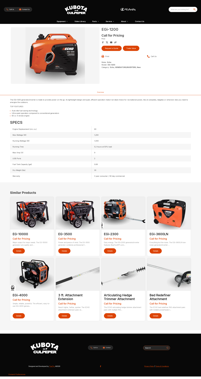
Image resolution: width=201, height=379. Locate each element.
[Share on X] (107, 42)
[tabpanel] (55, 55)
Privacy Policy (149, 366)
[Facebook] (100, 366)
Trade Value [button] (131, 48)
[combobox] (183, 9)
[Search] (167, 348)
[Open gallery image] (55, 55)
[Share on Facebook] (103, 42)
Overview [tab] (100, 92)
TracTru (52, 366)
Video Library (80, 21)
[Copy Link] (115, 42)
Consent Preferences (16, 374)
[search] (194, 9)
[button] (10, 9)
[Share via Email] (111, 42)
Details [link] (18, 251)
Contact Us (139, 21)
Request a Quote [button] (111, 48)
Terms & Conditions (162, 366)
